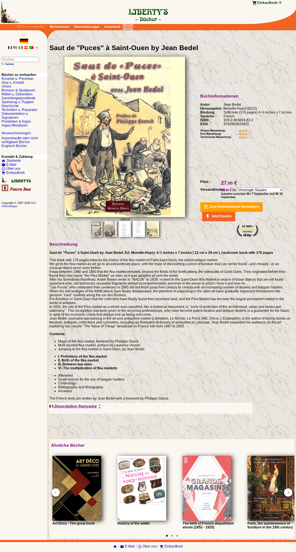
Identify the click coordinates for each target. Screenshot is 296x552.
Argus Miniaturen (15, 125)
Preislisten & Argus (16, 121)
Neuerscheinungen (86, 26)
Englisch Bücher (14, 146)
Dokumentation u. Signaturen (15, 115)
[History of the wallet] (141, 519)
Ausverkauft (112, 26)
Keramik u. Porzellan (18, 78)
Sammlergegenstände (19, 98)
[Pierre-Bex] (17, 190)
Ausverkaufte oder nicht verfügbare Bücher (20, 140)
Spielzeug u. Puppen (18, 102)
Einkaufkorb (13, 172)
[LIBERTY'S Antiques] (17, 181)
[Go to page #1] (166, 535)
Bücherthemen (60, 26)
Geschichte (10, 106)
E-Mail (9, 164)
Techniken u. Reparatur (19, 110)
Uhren (6, 86)
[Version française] (10, 48)
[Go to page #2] (172, 535)
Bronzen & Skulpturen (18, 90)
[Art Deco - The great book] (76, 519)
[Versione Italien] (20, 48)
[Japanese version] (37, 48)
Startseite (11, 160)
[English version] (15, 48)
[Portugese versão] (31, 48)
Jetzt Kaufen (218, 216)
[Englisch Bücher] (127, 26)
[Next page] (288, 492)
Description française (77, 406)
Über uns (11, 168)
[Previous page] (56, 492)
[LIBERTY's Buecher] (148, 19)
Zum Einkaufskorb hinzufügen (231, 207)
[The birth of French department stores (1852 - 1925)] (206, 519)
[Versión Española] (26, 48)
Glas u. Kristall (13, 82)
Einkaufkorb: (269, 3)
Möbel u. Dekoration (17, 94)
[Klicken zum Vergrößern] (125, 216)
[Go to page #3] (177, 535)
